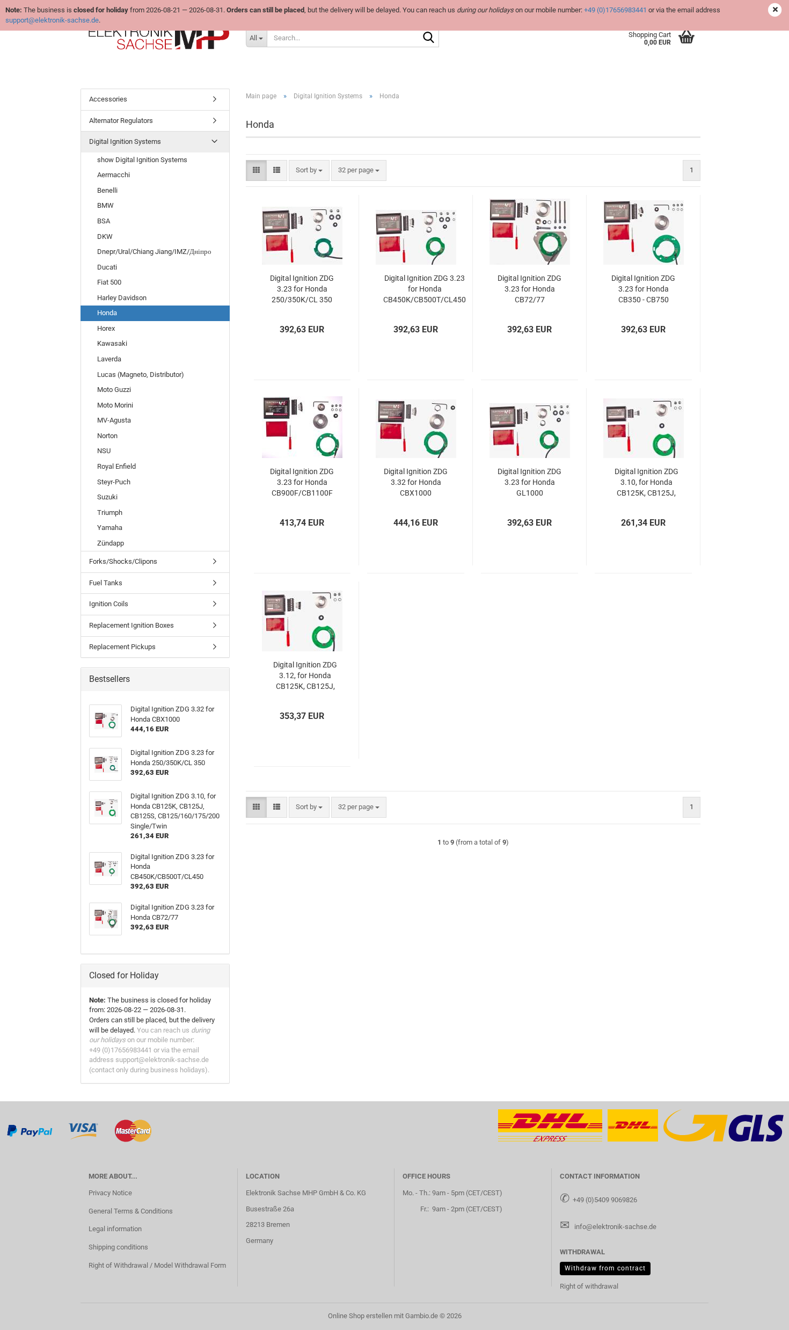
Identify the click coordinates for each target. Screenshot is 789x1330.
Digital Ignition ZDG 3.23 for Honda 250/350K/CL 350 (302, 289)
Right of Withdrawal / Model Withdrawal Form (157, 1265)
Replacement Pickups (122, 647)
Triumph (109, 512)
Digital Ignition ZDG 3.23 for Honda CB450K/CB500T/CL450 (424, 289)
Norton (107, 436)
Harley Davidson (122, 298)
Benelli (107, 190)
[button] (256, 170)
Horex (106, 328)
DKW (105, 236)
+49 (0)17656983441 (615, 10)
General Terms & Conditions (131, 1211)
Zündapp (110, 543)
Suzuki (107, 497)
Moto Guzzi (114, 390)
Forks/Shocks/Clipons (123, 561)
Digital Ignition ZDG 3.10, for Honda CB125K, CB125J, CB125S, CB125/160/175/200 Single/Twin (646, 482)
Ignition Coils (108, 604)
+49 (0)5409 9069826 (605, 1200)
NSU (104, 451)
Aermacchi (113, 175)
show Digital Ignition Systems (142, 160)
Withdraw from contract (605, 1268)
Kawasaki (112, 343)
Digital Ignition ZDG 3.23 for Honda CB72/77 (529, 289)
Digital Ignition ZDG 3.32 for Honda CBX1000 (416, 482)
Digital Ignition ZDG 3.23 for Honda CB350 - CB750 (643, 289)
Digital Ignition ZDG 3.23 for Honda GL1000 (529, 482)
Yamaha (109, 528)
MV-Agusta (114, 420)
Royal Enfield (116, 466)
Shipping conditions (118, 1247)
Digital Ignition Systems (125, 141)
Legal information (115, 1229)
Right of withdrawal (589, 1286)
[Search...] (429, 38)
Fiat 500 (109, 282)
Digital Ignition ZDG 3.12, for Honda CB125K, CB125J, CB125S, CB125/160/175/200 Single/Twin (305, 676)
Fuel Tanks (105, 583)
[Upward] (759, 1314)
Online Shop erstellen (360, 1316)
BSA (103, 221)
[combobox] (309, 170)
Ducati (107, 267)
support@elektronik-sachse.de (52, 20)
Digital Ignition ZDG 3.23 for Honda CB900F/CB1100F (302, 482)
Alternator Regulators (121, 121)
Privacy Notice (110, 1193)
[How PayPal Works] (30, 1130)
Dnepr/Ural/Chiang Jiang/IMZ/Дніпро (154, 252)
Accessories (108, 99)
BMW (105, 205)
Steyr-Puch (113, 482)
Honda (107, 313)
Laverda (109, 359)
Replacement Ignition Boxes (131, 625)
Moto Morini (115, 405)
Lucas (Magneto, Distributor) (140, 374)
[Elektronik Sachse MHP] (159, 37)
